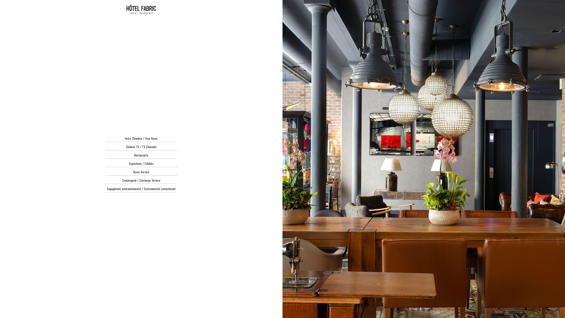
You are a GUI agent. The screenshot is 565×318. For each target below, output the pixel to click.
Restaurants (141, 155)
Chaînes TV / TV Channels (141, 147)
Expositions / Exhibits (141, 163)
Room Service (141, 172)
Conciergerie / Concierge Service (141, 180)
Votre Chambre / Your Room (141, 138)
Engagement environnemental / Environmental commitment (141, 189)
